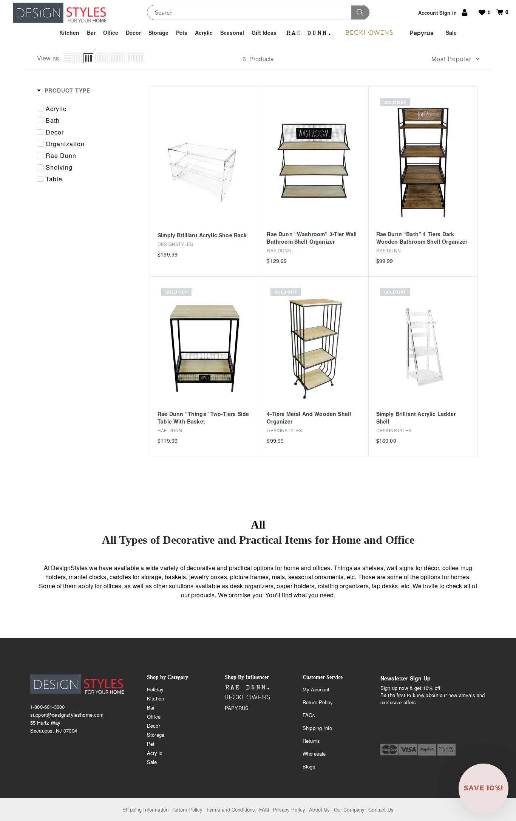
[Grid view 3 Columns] (88, 58)
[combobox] (258, 12)
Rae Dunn (247, 688)
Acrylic (154, 752)
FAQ (264, 809)
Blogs (309, 766)
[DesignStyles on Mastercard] (389, 750)
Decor (153, 725)
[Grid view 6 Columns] (135, 58)
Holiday (155, 689)
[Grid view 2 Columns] (78, 58)
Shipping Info (317, 727)
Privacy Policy (289, 809)
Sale (152, 761)
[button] (483, 788)
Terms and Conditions (230, 809)
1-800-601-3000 (47, 706)
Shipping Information (145, 809)
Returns (311, 740)
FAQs (309, 715)
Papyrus (237, 707)
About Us (319, 809)
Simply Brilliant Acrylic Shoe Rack (202, 235)
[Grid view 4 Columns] (101, 58)
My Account (316, 689)
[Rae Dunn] (308, 32)
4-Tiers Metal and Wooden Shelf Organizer (309, 417)
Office (154, 716)
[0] (497, 12)
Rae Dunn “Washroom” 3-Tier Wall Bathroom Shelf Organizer (312, 237)
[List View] (68, 58)
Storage (155, 734)
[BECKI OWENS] (369, 32)
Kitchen (155, 698)
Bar (150, 707)
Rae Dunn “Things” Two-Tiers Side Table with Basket (203, 417)
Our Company (349, 809)
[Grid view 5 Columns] (117, 58)
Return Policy (318, 702)
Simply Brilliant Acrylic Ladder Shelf (416, 417)
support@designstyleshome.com (67, 714)
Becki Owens (247, 697)
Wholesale (314, 753)
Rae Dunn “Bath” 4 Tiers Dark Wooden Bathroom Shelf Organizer (422, 237)
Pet (150, 743)
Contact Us (381, 809)
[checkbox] (89, 108)
